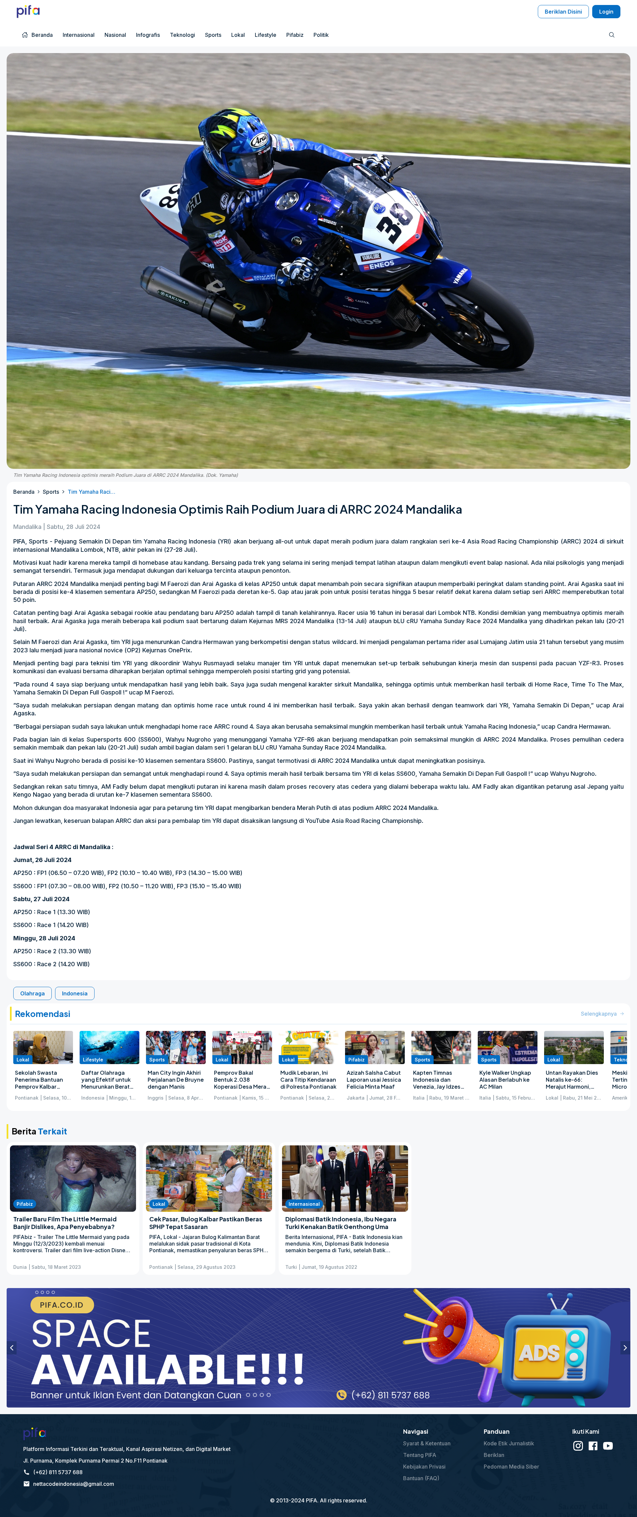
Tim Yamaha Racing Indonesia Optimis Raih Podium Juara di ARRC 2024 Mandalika (92, 491)
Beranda (24, 491)
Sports (51, 491)
